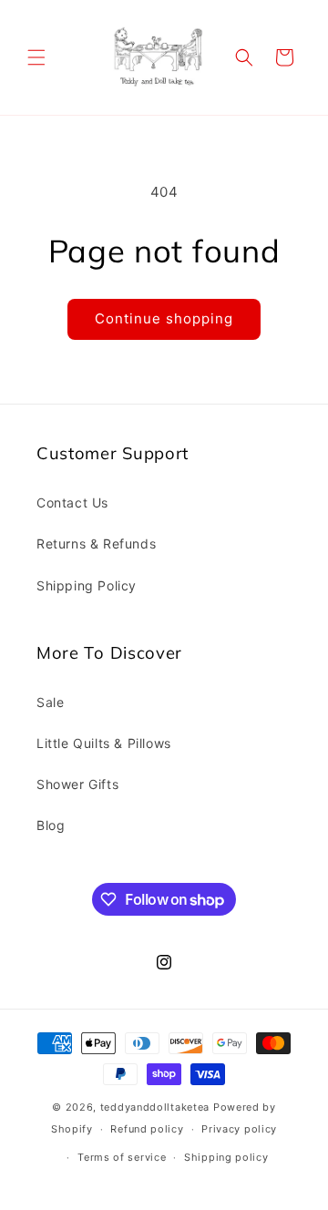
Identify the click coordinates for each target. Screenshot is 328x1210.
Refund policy (146, 1129)
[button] (36, 57)
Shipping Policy (86, 585)
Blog (50, 825)
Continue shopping (164, 318)
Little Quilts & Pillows (103, 743)
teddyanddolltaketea (155, 1107)
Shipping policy (226, 1157)
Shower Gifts (77, 784)
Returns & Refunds (96, 543)
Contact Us (72, 502)
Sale (50, 702)
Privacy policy (239, 1129)
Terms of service (121, 1157)
